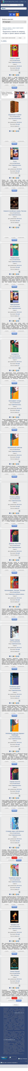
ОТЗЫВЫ (13, 85)
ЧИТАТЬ (14, 87)
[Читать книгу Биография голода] (14, 398)
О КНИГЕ (6, 85)
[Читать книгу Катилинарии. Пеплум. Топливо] (14, 588)
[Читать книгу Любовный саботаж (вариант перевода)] (14, 731)
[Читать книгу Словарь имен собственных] (14, 829)
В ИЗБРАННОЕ (21, 85)
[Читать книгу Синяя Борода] (14, 969)
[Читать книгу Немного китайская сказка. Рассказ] (14, 208)
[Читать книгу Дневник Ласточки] (14, 541)
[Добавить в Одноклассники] (15, 75)
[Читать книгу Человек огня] (14, 922)
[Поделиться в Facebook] (9, 75)
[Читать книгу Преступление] (14, 302)
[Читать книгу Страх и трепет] (14, 56)
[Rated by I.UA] (13, 1058)
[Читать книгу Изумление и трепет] (14, 112)
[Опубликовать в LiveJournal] (11, 75)
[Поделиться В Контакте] (18, 75)
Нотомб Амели (16, 60)
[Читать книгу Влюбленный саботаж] (14, 445)
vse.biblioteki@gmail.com (9, 1039)
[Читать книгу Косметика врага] (14, 684)
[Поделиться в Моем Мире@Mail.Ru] (13, 75)
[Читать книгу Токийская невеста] (14, 875)
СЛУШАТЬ (14, 857)
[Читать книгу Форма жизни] (14, 255)
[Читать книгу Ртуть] (14, 159)
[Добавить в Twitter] (16, 75)
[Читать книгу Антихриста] (14, 351)
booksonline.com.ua (19, 1012)
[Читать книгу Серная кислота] (14, 779)
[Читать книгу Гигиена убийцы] (14, 494)
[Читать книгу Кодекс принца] (14, 637)
